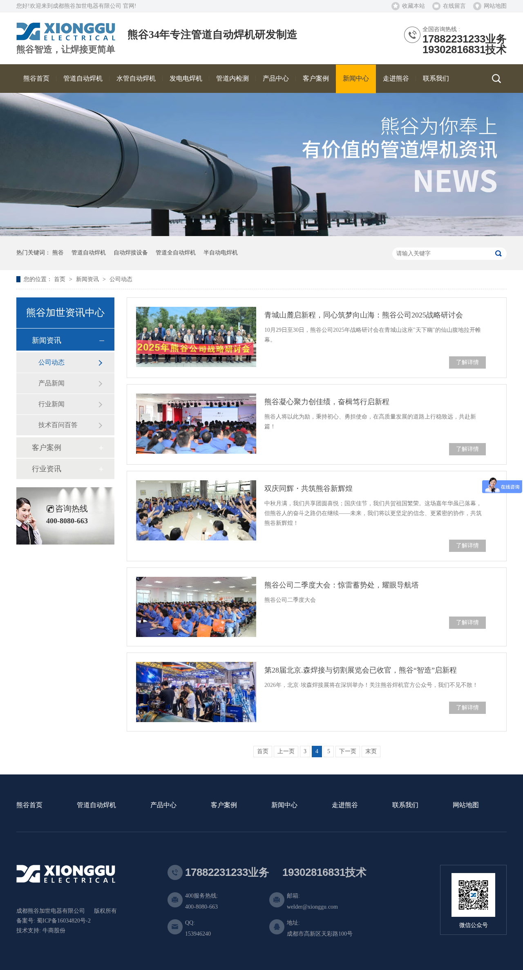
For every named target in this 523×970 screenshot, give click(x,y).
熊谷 (58, 253)
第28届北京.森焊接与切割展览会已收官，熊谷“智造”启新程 (360, 670)
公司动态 (121, 279)
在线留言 (454, 6)
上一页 (286, 751)
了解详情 (467, 362)
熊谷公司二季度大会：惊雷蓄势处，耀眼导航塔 (341, 585)
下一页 (347, 751)
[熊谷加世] (65, 37)
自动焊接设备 (131, 253)
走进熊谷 (345, 805)
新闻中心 (284, 805)
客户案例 (46, 447)
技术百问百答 (58, 424)
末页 (371, 751)
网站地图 (495, 6)
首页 (60, 279)
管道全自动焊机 (176, 253)
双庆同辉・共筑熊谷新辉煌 (308, 488)
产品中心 (163, 805)
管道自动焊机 (89, 253)
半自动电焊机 (220, 253)
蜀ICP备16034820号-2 (64, 921)
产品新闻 (51, 383)
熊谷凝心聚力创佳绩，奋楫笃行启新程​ (326, 402)
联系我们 (405, 805)
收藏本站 (413, 6)
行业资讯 (46, 469)
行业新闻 (51, 404)
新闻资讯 (88, 279)
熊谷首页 (29, 805)
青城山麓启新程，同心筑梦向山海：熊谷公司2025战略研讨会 (363, 315)
